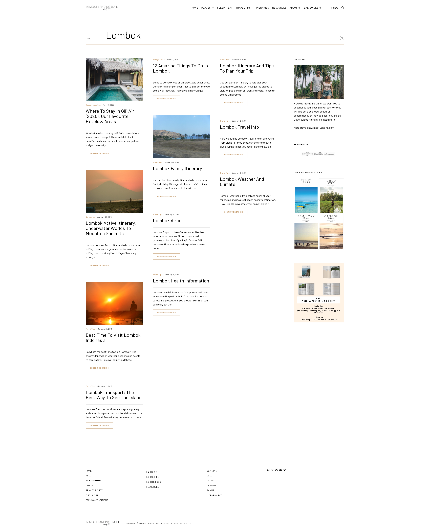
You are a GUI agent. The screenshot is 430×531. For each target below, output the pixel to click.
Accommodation (93, 105)
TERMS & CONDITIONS (97, 500)
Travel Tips (225, 121)
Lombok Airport (169, 220)
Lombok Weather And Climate (242, 181)
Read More (329, 119)
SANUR (210, 490)
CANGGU (211, 485)
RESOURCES (279, 7)
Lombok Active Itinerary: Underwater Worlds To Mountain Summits (111, 228)
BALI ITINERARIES (155, 481)
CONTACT (91, 485)
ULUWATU (212, 480)
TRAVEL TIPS (243, 7)
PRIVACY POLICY (94, 490)
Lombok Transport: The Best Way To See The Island (114, 394)
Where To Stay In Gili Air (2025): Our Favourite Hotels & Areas (110, 116)
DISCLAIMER (92, 495)
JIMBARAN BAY (214, 495)
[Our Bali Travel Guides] (319, 214)
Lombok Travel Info (239, 127)
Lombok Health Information (181, 280)
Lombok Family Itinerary (177, 168)
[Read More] (319, 82)
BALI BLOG (151, 472)
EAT (230, 7)
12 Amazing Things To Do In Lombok (180, 68)
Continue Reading (99, 153)
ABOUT (293, 7)
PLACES (206, 7)
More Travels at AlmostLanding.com (314, 127)
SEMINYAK (212, 470)
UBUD (209, 475)
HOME (194, 7)
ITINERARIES (261, 7)
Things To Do (159, 59)
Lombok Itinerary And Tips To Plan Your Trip (247, 68)
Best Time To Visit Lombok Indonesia (113, 337)
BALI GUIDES (311, 7)
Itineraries (224, 59)
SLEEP (221, 7)
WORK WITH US (93, 480)
